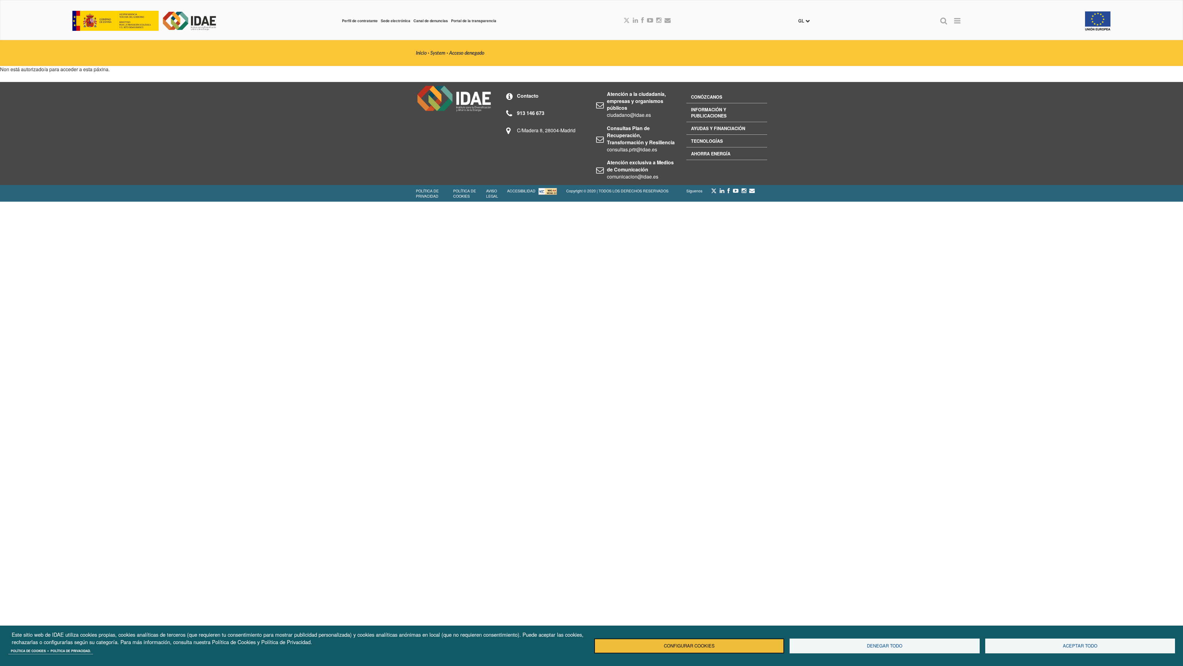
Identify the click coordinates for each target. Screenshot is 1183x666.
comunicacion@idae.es (632, 176)
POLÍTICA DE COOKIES (464, 193)
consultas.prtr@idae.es (632, 149)
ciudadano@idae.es (629, 114)
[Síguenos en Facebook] (642, 21)
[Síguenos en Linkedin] (635, 21)
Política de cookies (28, 651)
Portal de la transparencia (473, 20)
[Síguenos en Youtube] (650, 21)
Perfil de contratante (360, 20)
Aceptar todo (1080, 646)
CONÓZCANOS (706, 97)
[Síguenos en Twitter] (714, 192)
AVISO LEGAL (492, 193)
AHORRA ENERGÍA (710, 153)
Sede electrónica (395, 20)
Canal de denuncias (430, 20)
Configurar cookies (689, 646)
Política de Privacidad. (71, 651)
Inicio (421, 53)
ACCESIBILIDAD (521, 190)
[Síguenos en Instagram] (658, 21)
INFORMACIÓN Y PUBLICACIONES (708, 112)
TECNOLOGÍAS (707, 141)
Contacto (528, 95)
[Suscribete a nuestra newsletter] (668, 21)
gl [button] (802, 21)
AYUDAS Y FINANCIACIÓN (718, 128)
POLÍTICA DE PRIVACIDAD (427, 193)
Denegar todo (884, 646)
